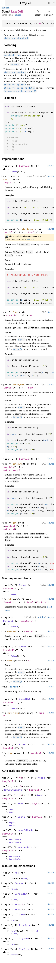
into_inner (26, 229)
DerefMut (24, 698)
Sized (24, 878)
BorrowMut (21, 893)
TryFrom (24, 938)
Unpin (21, 816)
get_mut (17, 463)
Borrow (19, 883)
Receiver (24, 925)
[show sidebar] (2, 3)
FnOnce (14, 172)
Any (17, 872)
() (37, 602)
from (10, 753)
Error (44, 602)
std (3, 8)
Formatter (9, 602)
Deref (22, 646)
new (5, 179)
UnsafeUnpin (25, 830)
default (11, 631)
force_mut (18, 384)
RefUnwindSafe (12, 789)
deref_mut (13, 712)
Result (32, 232)
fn (40, 23)
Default (8, 620)
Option (7, 470)
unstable (41, 617)
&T (30, 315)
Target (14, 686)
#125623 (30, 239)
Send (20, 803)
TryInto (24, 948)
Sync (39, 794)
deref (10, 660)
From (22, 744)
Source (18, 15)
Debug (22, 585)
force (16, 312)
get (14, 522)
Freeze (40, 777)
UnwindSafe (25, 846)
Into (22, 914)
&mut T (32, 387)
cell (8, 8)
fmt (9, 599)
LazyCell (26, 3)
